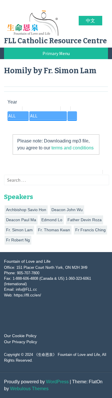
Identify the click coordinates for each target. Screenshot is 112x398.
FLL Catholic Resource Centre (55, 41)
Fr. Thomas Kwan (54, 230)
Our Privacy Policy (20, 341)
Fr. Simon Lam (19, 230)
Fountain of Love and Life (27, 261)
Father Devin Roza (84, 219)
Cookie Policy (65, 384)
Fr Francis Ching (90, 230)
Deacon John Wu (67, 209)
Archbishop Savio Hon (26, 209)
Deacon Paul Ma (21, 219)
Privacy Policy (97, 384)
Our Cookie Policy (20, 335)
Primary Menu (56, 53)
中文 (90, 20)
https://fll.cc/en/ (27, 295)
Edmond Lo (51, 219)
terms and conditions (72, 147)
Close (56, 391)
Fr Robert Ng (18, 240)
